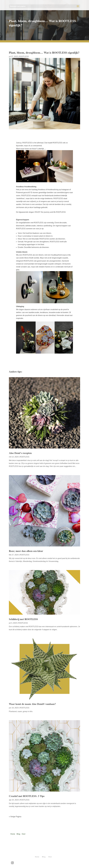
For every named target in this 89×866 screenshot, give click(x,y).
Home (12, 834)
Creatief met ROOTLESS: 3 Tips (26, 796)
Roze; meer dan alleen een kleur (26, 551)
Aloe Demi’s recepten (20, 453)
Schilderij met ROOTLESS (23, 619)
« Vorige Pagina (15, 817)
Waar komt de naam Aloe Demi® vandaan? (32, 704)
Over (23, 834)
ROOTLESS (24, 56)
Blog (18, 834)
